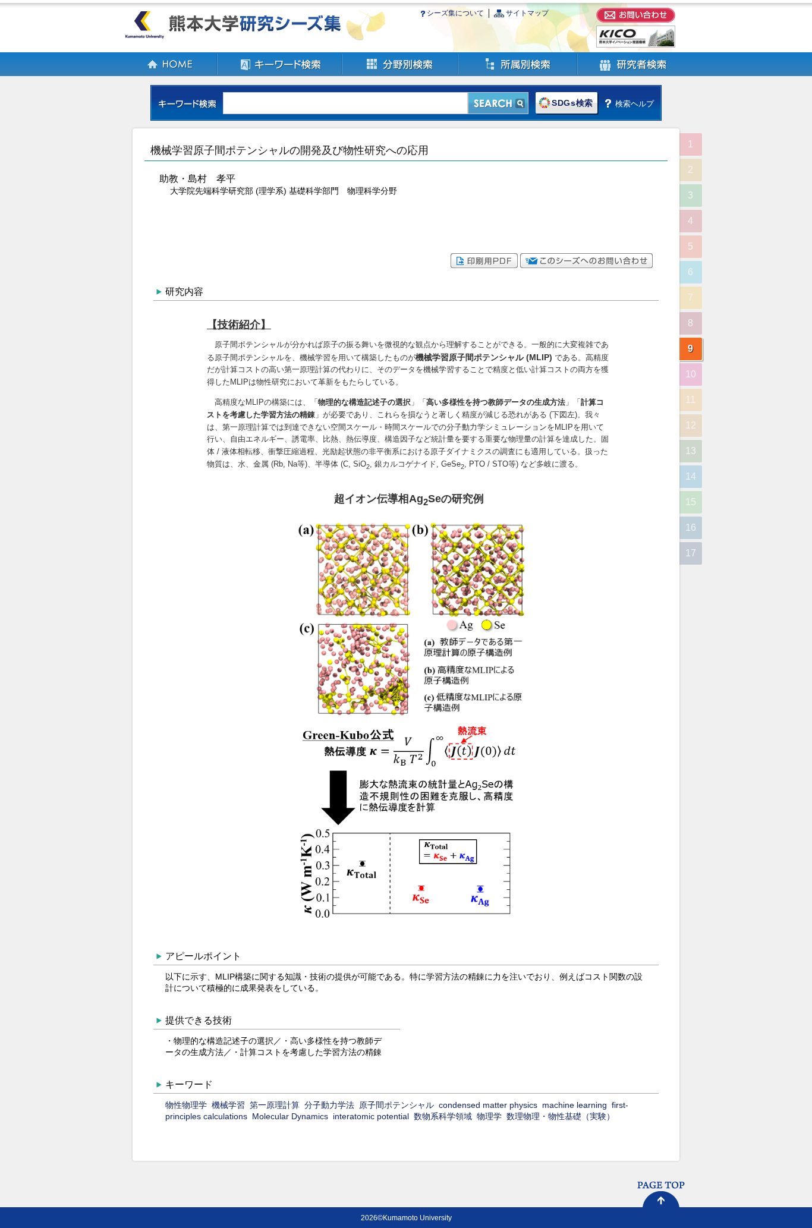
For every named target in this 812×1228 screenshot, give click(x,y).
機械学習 (228, 1105)
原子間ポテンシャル (396, 1105)
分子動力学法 (329, 1105)
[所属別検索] (518, 73)
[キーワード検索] (280, 73)
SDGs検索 (572, 103)
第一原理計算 (275, 1105)
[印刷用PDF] (484, 265)
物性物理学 (186, 1105)
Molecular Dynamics (290, 1116)
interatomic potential (371, 1116)
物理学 (489, 1116)
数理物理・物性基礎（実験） (560, 1116)
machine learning (574, 1105)
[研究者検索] (633, 73)
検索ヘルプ (634, 103)
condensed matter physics (488, 1105)
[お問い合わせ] (635, 19)
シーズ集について (455, 13)
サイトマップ (527, 13)
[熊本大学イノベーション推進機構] (635, 44)
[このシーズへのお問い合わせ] (586, 265)
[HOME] (171, 73)
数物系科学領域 (443, 1116)
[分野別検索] (400, 73)
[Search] (498, 103)
